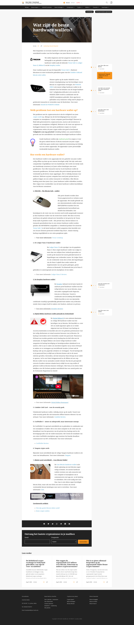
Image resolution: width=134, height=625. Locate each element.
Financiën (95, 7)
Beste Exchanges (59, 7)
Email (27, 537)
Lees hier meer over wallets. (103, 311)
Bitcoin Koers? (93, 603)
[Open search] (107, 3)
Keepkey (59, 284)
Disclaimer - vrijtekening (50, 605)
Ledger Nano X (54, 247)
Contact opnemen (48, 603)
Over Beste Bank (48, 601)
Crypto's (79, 7)
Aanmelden (83, 542)
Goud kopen (105, 7)
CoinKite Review (59, 417)
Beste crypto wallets (42, 511)
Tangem (67, 455)
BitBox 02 (42, 65)
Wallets (87, 7)
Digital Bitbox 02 (58, 318)
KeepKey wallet (54, 65)
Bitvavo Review (70, 603)
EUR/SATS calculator (47, 7)
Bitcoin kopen (34, 7)
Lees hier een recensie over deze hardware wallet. (104, 89)
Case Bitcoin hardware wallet (66, 464)
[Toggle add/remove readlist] (38, 46)
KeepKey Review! (57, 308)
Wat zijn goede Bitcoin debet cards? (48, 508)
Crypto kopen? (70, 599)
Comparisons (70, 7)
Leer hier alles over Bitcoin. (103, 66)
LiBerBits (35, 34)
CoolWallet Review (42, 443)
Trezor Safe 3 (72, 63)
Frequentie (55, 537)
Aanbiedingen (89, 11)
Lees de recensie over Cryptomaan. (104, 284)
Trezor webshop (57, 238)
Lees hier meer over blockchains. (103, 110)
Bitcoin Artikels (93, 601)
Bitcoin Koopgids (94, 599)
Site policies (47, 607)
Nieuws (27, 7)
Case (42, 489)
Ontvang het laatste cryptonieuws (103, 11)
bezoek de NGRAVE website (50, 104)
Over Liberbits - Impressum (51, 599)
